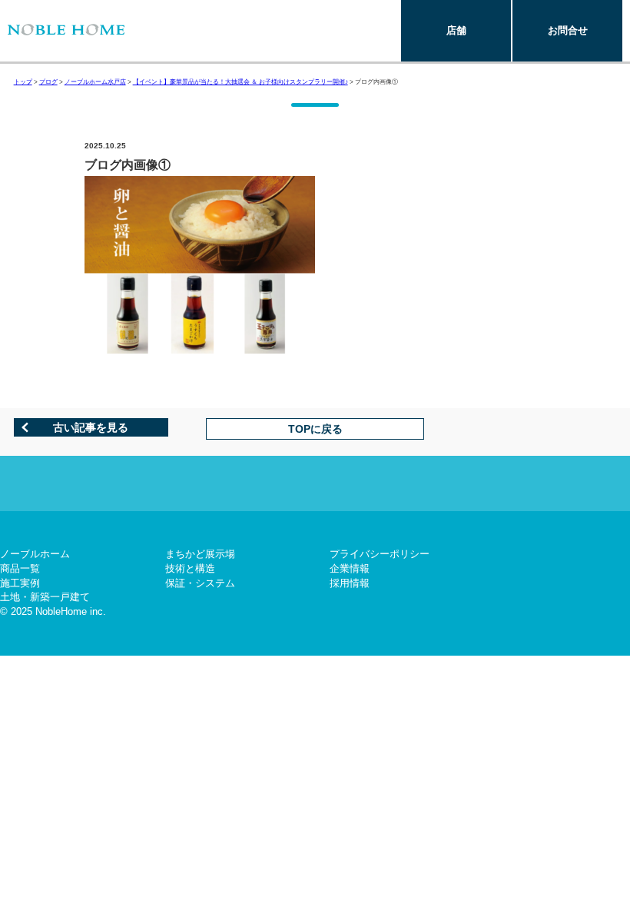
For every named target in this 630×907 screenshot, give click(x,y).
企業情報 (350, 568)
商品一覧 (20, 568)
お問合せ (568, 30)
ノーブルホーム (35, 554)
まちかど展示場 (200, 554)
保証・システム (200, 583)
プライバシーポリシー (379, 554)
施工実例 (20, 583)
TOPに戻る (315, 429)
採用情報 (350, 583)
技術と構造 (190, 568)
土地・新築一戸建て (45, 597)
